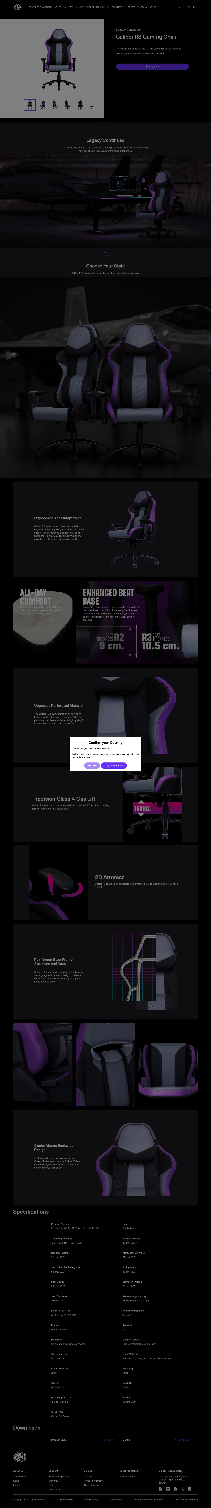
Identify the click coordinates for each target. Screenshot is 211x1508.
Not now (92, 765)
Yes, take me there (113, 765)
